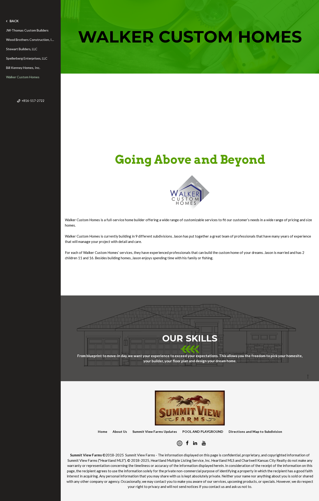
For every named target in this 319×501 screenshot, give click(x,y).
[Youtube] (203, 443)
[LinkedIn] (195, 443)
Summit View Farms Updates (154, 431)
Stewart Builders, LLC (21, 49)
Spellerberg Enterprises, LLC (26, 58)
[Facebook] (187, 443)
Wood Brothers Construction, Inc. (30, 40)
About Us (120, 431)
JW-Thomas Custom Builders (27, 30)
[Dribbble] (178, 443)
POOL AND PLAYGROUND (202, 431)
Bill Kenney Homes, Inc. (23, 68)
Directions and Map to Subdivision (255, 431)
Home (102, 431)
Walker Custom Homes (22, 77)
